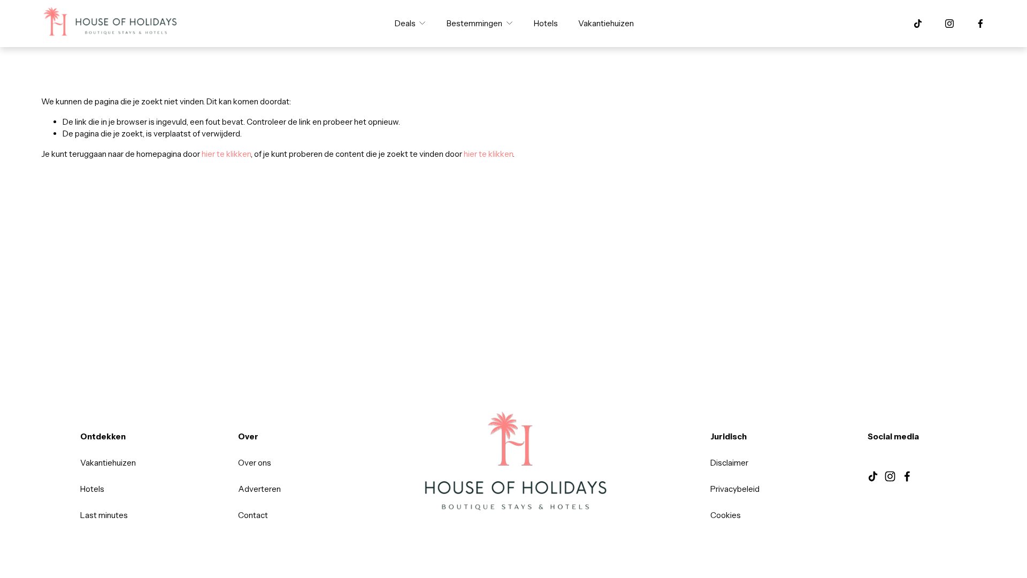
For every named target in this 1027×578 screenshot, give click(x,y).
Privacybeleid (735, 489)
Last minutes (104, 515)
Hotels (546, 23)
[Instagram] (949, 23)
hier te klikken (226, 154)
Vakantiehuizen (606, 23)
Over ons (254, 463)
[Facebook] (980, 23)
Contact (253, 515)
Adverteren (259, 489)
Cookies (725, 515)
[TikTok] (918, 23)
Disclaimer (729, 463)
